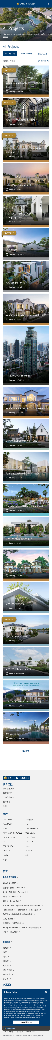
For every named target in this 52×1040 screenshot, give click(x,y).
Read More (26, 1022)
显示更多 (26, 751)
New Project (26, 53)
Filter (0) (45, 61)
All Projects (10, 53)
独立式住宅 (42, 53)
